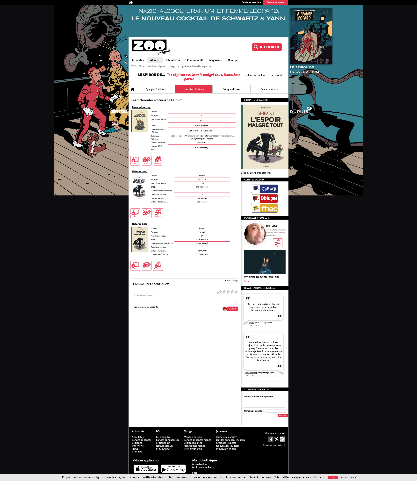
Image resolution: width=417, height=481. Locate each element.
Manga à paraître (193, 437)
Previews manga (193, 448)
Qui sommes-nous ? (275, 433)
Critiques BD (163, 442)
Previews (137, 451)
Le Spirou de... (151, 75)
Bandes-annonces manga (197, 439)
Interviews (138, 445)
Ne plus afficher (348, 477)
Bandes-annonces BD (167, 439)
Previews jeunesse (226, 448)
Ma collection (199, 464)
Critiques (137, 442)
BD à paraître (163, 437)
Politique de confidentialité (273, 445)
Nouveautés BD (164, 445)
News (135, 448)
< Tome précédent (256, 75)
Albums (154, 60)
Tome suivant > (275, 75)
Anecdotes (138, 437)
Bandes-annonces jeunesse (230, 439)
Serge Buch (267, 323)
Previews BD (163, 448)
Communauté (195, 60)
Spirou (251, 323)
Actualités (138, 60)
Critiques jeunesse (226, 442)
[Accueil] (132, 2)
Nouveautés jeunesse (227, 445)
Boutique (233, 60)
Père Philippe (250, 373)
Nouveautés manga (194, 445)
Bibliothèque (173, 60)
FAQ (194, 473)
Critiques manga (193, 442)
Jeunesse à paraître (226, 437)
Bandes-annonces (141, 439)
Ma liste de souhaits (203, 467)
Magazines (215, 60)
